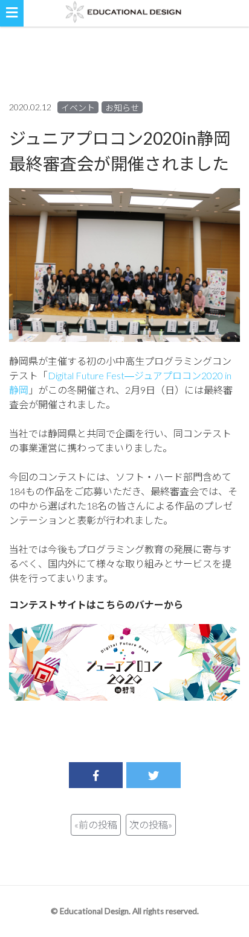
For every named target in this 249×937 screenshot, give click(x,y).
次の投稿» (150, 824)
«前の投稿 (95, 824)
